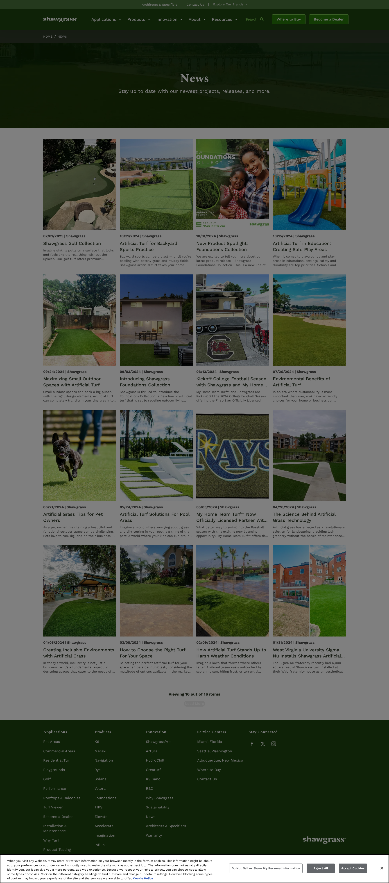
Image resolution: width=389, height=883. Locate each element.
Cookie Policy (143, 878)
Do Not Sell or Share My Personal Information (266, 868)
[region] (194, 868)
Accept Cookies (352, 868)
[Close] (382, 868)
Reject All (321, 868)
